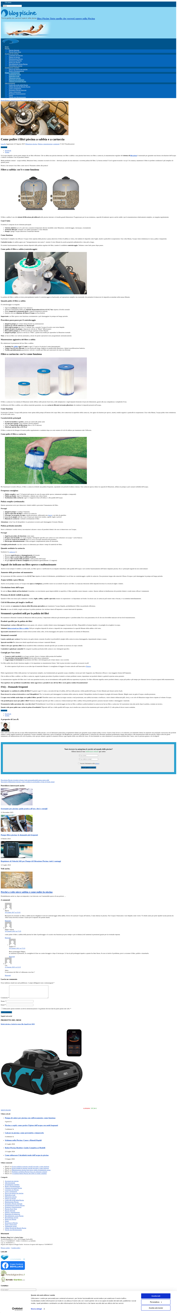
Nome (3, 1001)
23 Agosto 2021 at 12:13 (13, 967)
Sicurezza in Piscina (15, 60)
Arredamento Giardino (12, 67)
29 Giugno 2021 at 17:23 (17, 948)
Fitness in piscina (14, 57)
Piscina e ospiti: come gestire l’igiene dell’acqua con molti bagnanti (31, 1125)
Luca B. (3, 144)
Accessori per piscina (12, 54)
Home (7, 47)
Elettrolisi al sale (14, 76)
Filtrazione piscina (15, 78)
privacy (97, 763)
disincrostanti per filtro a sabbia (18, 628)
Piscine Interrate (14, 50)
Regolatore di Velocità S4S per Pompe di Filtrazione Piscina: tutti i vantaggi (31, 861)
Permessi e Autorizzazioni (17, 93)
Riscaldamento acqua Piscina (18, 64)
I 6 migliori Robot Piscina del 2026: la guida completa (29, 1173)
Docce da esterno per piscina (18, 69)
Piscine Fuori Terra (15, 52)
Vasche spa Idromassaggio (17, 97)
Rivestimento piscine (15, 66)
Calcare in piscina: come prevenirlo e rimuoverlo (24, 1133)
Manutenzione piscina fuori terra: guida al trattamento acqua (31, 1170)
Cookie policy (15, 1248)
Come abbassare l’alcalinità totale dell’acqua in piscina (27, 1155)
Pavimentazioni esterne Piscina (15, 1205)
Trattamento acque (15, 74)
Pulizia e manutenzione (12, 73)
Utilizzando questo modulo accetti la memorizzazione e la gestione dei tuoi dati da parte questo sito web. (37, 1008)
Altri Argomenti (10, 83)
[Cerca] (1, 6)
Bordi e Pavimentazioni (16, 71)
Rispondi (8, 921)
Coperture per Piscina (16, 55)
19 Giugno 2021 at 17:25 (13, 931)
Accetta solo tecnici (156, 1308)
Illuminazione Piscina (16, 59)
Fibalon (88, 666)
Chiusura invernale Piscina (17, 81)
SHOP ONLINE (6, 1110)
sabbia (16, 346)
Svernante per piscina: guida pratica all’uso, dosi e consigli (24, 809)
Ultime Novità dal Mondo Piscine (19, 87)
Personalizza (154, 1302)
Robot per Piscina (14, 62)
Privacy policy (5, 1248)
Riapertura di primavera (16, 80)
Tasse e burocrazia (15, 92)
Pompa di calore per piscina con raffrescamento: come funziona (30, 1118)
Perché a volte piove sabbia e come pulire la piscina (27, 892)
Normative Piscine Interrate (17, 90)
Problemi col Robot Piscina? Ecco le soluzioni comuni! (29, 1172)
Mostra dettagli (36, 1309)
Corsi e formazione (15, 88)
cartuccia (12, 552)
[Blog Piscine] (11, 43)
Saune (11, 95)
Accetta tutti (155, 1296)
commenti (56, 144)
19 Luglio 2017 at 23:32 (12, 912)
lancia (50, 515)
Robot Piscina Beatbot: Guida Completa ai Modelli (25, 1148)
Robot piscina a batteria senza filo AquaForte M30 (18, 1024)
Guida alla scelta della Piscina (18, 85)
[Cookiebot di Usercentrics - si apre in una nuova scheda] (17, 1309)
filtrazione (133, 155)
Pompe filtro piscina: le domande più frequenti (19, 835)
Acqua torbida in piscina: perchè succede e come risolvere (30, 1166)
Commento (5, 998)
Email (3, 1005)
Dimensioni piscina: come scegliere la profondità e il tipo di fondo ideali (27, 782)
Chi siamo (8, 2)
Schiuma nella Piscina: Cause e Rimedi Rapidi (23, 1140)
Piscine (7, 48)
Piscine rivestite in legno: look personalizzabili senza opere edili (25, 780)
